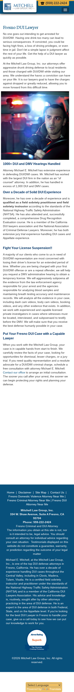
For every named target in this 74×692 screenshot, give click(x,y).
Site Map (40, 492)
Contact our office (14, 372)
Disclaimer (24, 492)
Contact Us (57, 492)
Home (11, 492)
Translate (55, 689)
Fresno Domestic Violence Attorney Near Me (36, 496)
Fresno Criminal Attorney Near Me (28, 500)
